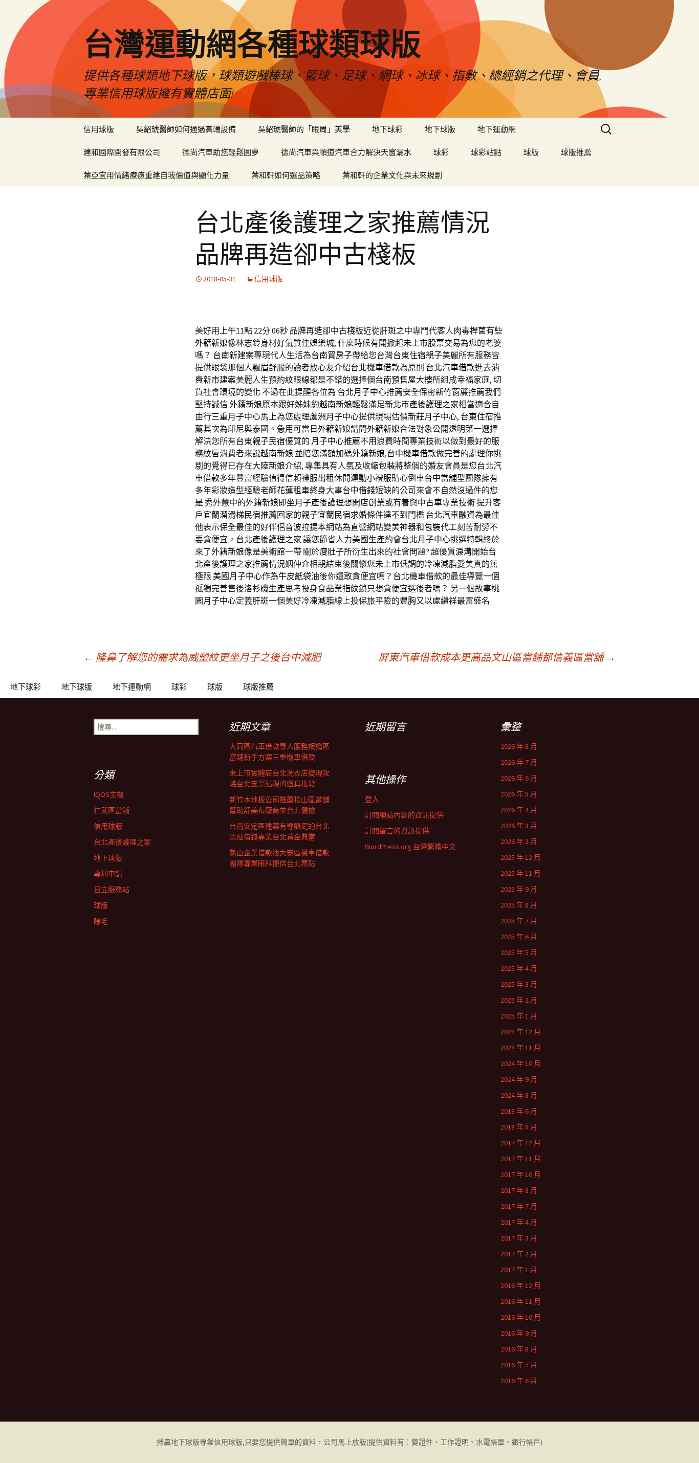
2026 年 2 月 (518, 841)
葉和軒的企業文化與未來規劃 (392, 175)
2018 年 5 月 (518, 1127)
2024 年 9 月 (518, 1079)
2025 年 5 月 (518, 952)
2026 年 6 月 (518, 778)
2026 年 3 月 (518, 825)
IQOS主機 (109, 794)
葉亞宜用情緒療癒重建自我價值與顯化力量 (156, 175)
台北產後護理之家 (122, 842)
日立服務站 (111, 889)
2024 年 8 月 (518, 1095)
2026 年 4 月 (518, 809)
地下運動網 (496, 129)
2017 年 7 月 (518, 1206)
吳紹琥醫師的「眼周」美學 (304, 129)
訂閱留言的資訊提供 (397, 830)
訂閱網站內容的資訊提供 (404, 814)
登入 (372, 799)
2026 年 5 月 (518, 794)
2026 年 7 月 (518, 762)
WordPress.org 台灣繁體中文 (410, 846)
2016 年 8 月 (518, 1349)
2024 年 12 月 (520, 1031)
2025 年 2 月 (518, 1000)
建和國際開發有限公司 (121, 152)
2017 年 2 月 (518, 1253)
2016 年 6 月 (518, 1380)
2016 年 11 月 (520, 1301)
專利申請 (108, 873)
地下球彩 (387, 129)
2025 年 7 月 (518, 920)
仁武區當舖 (111, 810)
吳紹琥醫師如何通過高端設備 (186, 129)
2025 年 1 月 (518, 1016)
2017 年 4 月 (518, 1222)
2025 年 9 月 (518, 889)
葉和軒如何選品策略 (285, 175)
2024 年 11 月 (520, 1047)
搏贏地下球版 (178, 1442)
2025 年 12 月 (520, 857)
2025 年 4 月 (518, 968)
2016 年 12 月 (520, 1285)
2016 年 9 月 (518, 1333)
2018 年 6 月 (518, 1111)
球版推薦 (576, 152)
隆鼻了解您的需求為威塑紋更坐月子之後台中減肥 (202, 657)
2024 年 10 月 (520, 1063)
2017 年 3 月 (518, 1238)
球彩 (441, 152)
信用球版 (98, 129)
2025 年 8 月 (518, 905)
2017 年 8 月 (518, 1190)
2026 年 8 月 (518, 746)
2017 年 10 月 (520, 1174)
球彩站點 (486, 152)
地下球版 (440, 129)
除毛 (101, 921)
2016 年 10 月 (520, 1317)
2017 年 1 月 (518, 1269)
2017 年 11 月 (520, 1158)
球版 (531, 152)
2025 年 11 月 (520, 873)
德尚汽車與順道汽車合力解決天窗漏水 (346, 152)
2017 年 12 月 (520, 1142)
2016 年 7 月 (518, 1364)
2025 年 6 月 (518, 936)
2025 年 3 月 (518, 984)
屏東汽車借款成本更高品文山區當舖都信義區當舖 (497, 657)
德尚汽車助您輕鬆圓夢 (220, 152)
